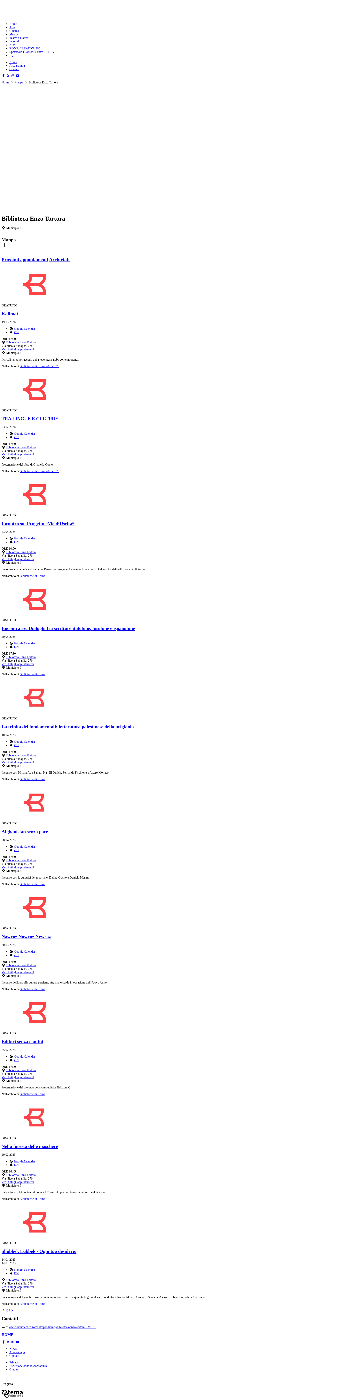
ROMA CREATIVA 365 (24, 48)
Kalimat (10, 313)
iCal (16, 332)
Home (5, 82)
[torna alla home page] (17, 8)
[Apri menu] (3, 17)
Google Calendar (24, 328)
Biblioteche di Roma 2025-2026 (39, 366)
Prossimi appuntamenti (25, 259)
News (13, 62)
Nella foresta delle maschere (30, 1146)
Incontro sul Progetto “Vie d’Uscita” (38, 523)
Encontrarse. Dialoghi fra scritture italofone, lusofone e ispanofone (68, 628)
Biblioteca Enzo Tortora (21, 342)
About (13, 23)
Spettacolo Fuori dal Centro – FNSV (32, 52)
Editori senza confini (22, 1041)
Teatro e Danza (18, 37)
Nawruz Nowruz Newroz (26, 936)
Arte (12, 27)
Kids (12, 45)
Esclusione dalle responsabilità (28, 1366)
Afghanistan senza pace (25, 831)
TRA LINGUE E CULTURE (30, 418)
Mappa (19, 82)
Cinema (14, 30)
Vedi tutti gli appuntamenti (18, 349)
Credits (13, 1369)
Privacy (14, 1362)
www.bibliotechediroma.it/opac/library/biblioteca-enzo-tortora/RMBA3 (52, 1327)
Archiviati (59, 259)
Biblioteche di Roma (32, 576)
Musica (13, 34)
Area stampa (17, 65)
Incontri (14, 41)
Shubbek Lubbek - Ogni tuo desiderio (39, 1251)
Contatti (14, 69)
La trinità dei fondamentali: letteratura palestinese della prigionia (68, 726)
